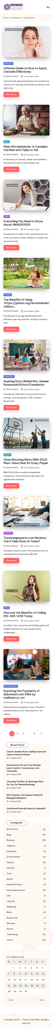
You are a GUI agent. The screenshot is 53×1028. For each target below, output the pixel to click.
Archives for (16, 18)
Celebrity (11, 845)
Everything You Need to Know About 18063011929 (23, 222)
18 (32, 979)
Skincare (8, 63)
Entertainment (11, 686)
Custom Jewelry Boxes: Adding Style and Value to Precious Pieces (26, 753)
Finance (10, 868)
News (9, 912)
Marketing (11, 906)
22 (15, 985)
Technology (12, 934)
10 (26, 973)
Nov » (42, 1000)
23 (20, 985)
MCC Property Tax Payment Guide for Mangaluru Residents (25, 796)
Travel (10, 940)
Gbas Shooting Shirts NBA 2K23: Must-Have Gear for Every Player (26, 461)
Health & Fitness (14, 884)
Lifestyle (11, 901)
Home (6, 18)
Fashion (10, 862)
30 (20, 991)
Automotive (12, 829)
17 (26, 979)
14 (9, 979)
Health (8, 295)
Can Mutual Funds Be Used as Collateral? (26, 808)
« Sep (11, 1000)
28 (9, 991)
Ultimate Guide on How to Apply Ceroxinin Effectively (25, 69)
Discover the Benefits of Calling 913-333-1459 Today (25, 614)
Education (9, 376)
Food (9, 873)
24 (26, 985)
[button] (41, 733)
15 (15, 979)
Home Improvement (16, 890)
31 (26, 991)
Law (9, 895)
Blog (7, 142)
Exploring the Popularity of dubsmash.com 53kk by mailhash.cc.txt (22, 694)
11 (31, 973)
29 (15, 991)
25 (32, 985)
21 (9, 985)
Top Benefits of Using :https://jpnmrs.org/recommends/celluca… (26, 303)
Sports (7, 455)
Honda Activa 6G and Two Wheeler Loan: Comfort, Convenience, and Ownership (24, 768)
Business (8, 533)
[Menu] (48, 7)
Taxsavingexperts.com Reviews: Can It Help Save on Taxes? (25, 539)
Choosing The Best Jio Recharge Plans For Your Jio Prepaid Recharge (25, 783)
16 (20, 979)
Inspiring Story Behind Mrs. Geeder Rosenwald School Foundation (26, 382)
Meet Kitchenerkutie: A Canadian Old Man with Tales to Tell (26, 148)
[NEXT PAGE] (41, 733)
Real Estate (12, 917)
